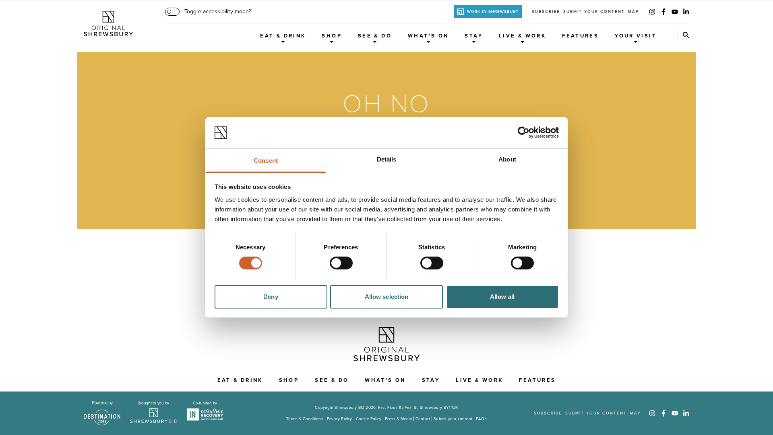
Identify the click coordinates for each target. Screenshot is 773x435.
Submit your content (594, 11)
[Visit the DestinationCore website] (102, 413)
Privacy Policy (339, 418)
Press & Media (398, 418)
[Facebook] (663, 11)
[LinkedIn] (686, 11)
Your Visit (636, 36)
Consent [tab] (266, 160)
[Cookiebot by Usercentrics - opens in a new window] (523, 132)
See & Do (375, 36)
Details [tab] (387, 159)
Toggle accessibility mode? (217, 11)
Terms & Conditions (304, 418)
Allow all (502, 296)
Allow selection (387, 296)
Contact (422, 418)
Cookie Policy (369, 418)
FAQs (481, 418)
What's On (428, 36)
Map (633, 11)
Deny (270, 296)
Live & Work (522, 36)
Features (580, 36)
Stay (474, 36)
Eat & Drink (283, 36)
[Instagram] (652, 11)
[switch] (341, 263)
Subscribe (546, 11)
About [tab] (507, 159)
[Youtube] (675, 11)
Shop (332, 36)
